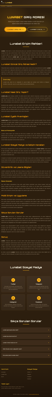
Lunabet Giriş (4, 374)
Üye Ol (2, 376)
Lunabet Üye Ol (36, 29)
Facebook (29, 379)
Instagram (29, 376)
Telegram (29, 374)
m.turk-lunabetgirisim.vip (34, 394)
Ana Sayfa (3, 372)
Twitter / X (29, 372)
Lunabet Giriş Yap (14, 29)
